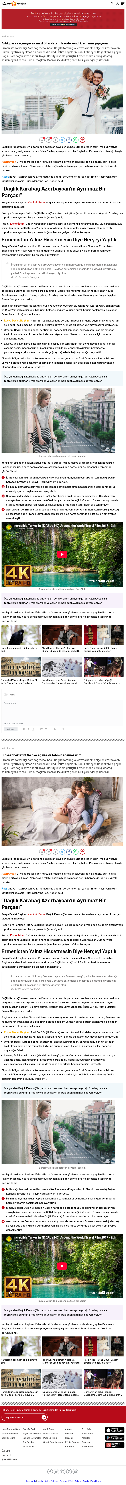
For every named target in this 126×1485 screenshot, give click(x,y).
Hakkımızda (31, 1481)
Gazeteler (86, 1442)
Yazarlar (86, 1437)
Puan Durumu (50, 1437)
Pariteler (69, 1446)
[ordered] (41, 729)
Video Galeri (87, 1433)
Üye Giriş (6, 1450)
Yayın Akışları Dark (32, 1433)
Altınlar (69, 1429)
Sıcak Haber (88, 1446)
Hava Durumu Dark (11, 1429)
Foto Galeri (87, 1429)
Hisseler (69, 1437)
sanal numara (29, 1446)
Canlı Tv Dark (29, 1429)
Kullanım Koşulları (82, 1481)
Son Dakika (28, 1442)
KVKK (70, 1481)
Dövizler (69, 1433)
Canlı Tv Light (8, 1437)
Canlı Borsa (49, 1429)
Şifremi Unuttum (10, 1459)
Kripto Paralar (72, 1442)
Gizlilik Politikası (52, 1481)
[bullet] (46, 729)
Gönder (10, 729)
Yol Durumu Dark (10, 1433)
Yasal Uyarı (96, 1481)
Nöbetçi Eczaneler (32, 1437)
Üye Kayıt (6, 1455)
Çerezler (63, 1481)
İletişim (40, 1481)
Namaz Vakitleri (51, 1433)
